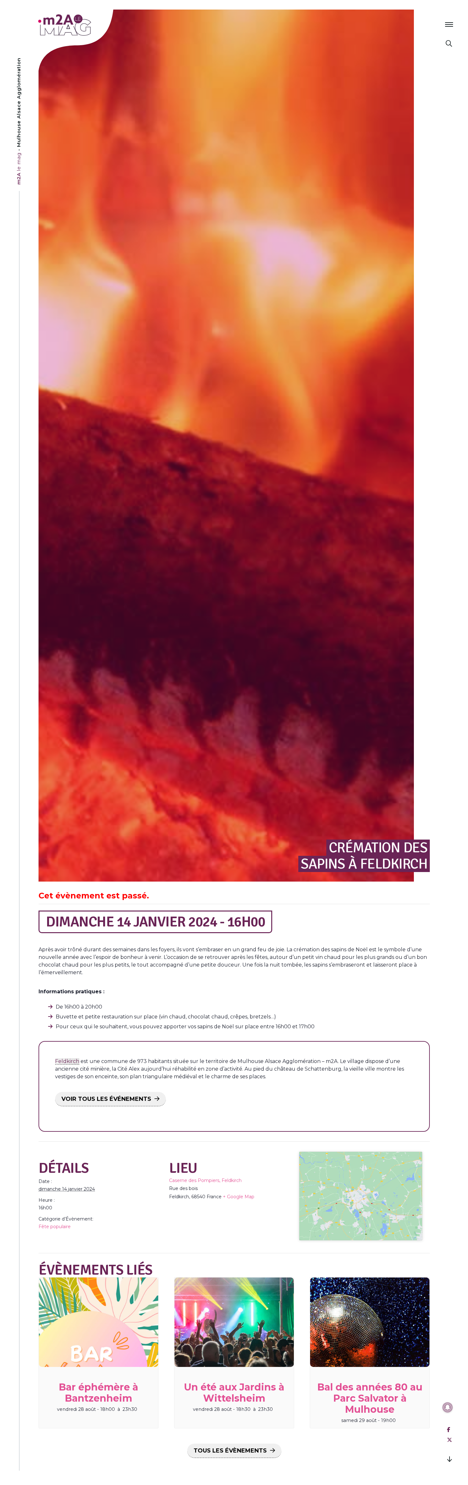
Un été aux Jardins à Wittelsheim (234, 1392)
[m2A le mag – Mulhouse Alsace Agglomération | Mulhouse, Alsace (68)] (85, 25)
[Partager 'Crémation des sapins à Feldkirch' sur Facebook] (448, 1430)
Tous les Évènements (230, 1450)
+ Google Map (238, 1197)
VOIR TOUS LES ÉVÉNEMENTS (106, 1098)
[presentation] (98, 1322)
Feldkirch (67, 1061)
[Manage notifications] (448, 1407)
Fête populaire (55, 1226)
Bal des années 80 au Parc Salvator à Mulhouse (369, 1398)
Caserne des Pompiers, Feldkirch (205, 1180)
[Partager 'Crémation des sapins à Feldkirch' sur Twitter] (449, 1440)
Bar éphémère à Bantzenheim (98, 1392)
